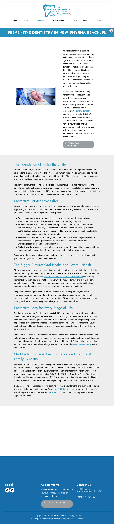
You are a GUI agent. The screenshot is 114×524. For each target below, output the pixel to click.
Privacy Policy (58, 519)
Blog (75, 21)
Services (40, 21)
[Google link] (12, 490)
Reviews (86, 21)
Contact (98, 21)
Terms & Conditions (74, 519)
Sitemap (34, 519)
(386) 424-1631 (89, 497)
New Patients (58, 21)
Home (15, 21)
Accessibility (45, 519)
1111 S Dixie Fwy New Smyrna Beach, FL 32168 (89, 490)
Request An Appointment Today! (55, 504)
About (25, 21)
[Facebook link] (7, 490)
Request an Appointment (72, 144)
